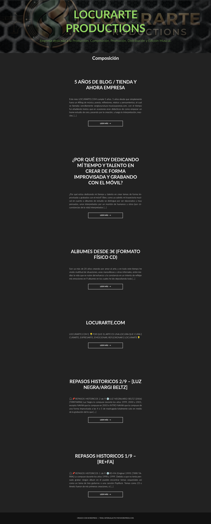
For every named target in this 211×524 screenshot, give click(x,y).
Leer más (107, 124)
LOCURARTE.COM (105, 323)
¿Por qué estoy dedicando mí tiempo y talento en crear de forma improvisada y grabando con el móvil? (105, 171)
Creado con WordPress (87, 518)
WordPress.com (127, 518)
